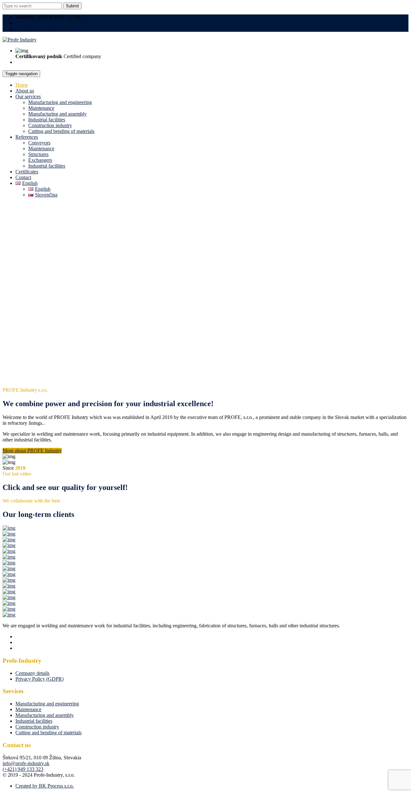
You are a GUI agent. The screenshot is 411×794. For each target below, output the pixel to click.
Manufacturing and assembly (57, 114)
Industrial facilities (46, 119)
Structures (38, 154)
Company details (32, 673)
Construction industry (50, 125)
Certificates (26, 171)
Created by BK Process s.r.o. (44, 786)
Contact (23, 177)
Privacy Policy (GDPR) (39, 679)
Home (21, 85)
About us (24, 90)
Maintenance (41, 108)
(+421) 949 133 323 (35, 23)
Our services (28, 96)
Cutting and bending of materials (61, 131)
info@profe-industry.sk (38, 28)
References (26, 137)
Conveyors (39, 142)
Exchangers (40, 160)
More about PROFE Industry (32, 450)
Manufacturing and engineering (60, 102)
